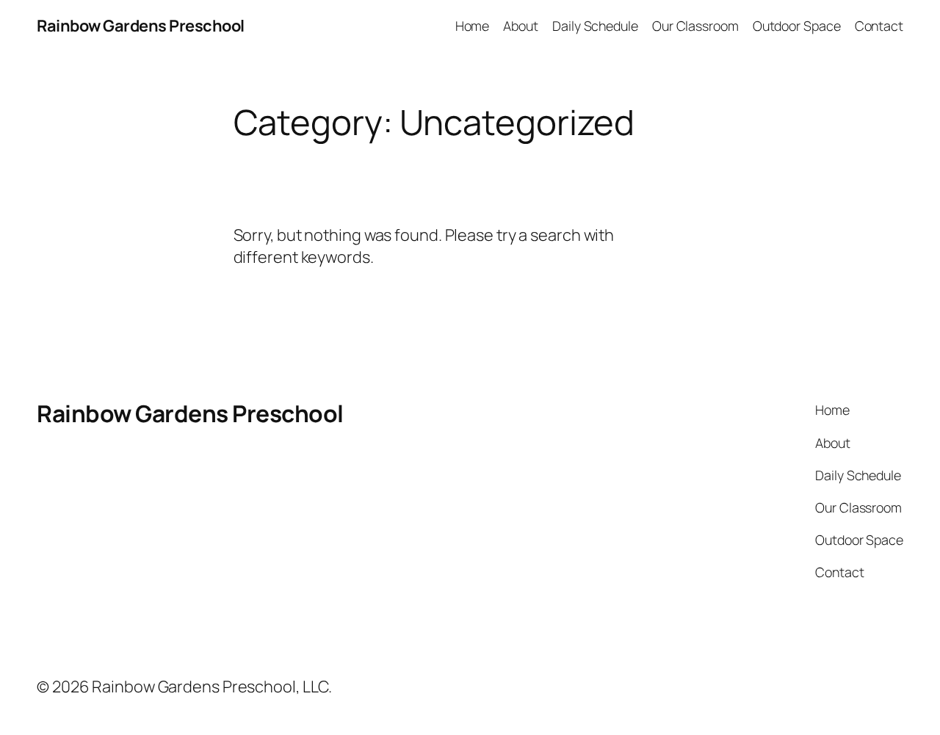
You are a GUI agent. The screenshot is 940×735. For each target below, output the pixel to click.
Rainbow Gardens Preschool (141, 26)
